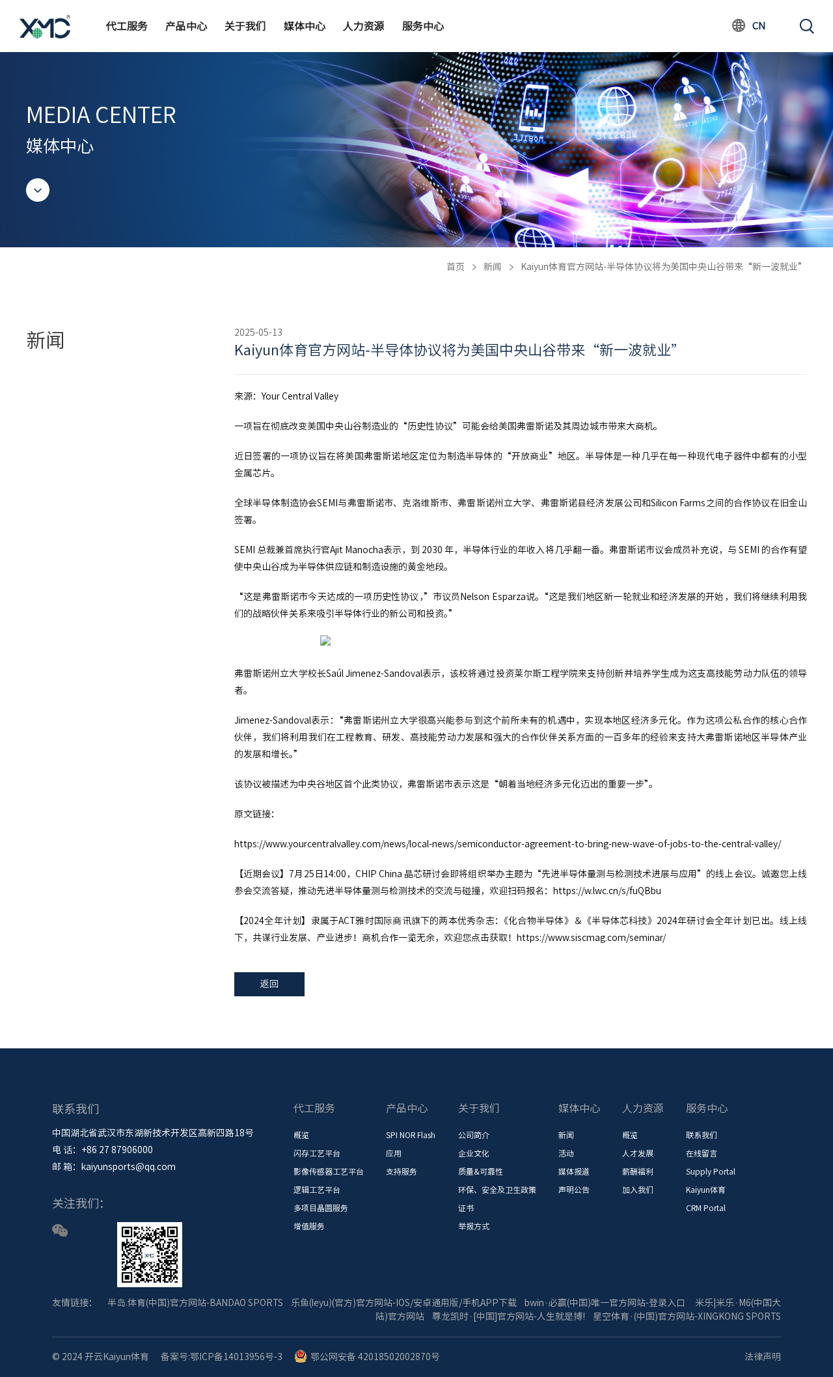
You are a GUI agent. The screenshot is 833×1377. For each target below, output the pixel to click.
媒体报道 (574, 1171)
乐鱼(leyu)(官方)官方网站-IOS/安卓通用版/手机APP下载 (404, 1302)
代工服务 (127, 26)
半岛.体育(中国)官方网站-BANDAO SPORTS (195, 1302)
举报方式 (473, 1226)
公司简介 (473, 1135)
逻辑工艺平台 (317, 1189)
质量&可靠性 (480, 1171)
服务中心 (423, 26)
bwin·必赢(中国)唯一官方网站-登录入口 (605, 1302)
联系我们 (701, 1135)
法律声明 (762, 1356)
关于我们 (245, 26)
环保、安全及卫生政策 (497, 1189)
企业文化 (473, 1153)
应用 (394, 1153)
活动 (566, 1153)
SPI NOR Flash (410, 1135)
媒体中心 (304, 26)
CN (759, 26)
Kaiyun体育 (706, 1189)
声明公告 (574, 1189)
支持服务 (401, 1171)
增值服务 (309, 1226)
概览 (301, 1135)
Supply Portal (710, 1171)
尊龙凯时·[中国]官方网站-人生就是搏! (508, 1316)
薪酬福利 (637, 1171)
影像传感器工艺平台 (329, 1171)
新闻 (493, 266)
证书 (466, 1208)
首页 (455, 266)
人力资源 (364, 26)
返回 (269, 983)
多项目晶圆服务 (321, 1208)
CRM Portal (706, 1208)
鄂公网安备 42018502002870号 (375, 1356)
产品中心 (186, 26)
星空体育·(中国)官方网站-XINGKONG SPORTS (687, 1316)
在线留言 (701, 1153)
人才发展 (637, 1153)
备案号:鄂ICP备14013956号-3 (221, 1356)
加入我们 (637, 1189)
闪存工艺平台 (317, 1153)
